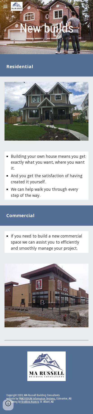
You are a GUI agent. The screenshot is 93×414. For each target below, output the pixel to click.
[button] (5, 6)
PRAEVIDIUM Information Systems (37, 398)
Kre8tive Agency (30, 401)
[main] (46, 28)
